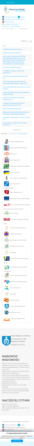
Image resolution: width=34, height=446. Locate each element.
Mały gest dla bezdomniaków (9, 404)
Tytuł (4, 46)
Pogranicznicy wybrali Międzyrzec (10, 406)
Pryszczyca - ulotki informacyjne (12, 67)
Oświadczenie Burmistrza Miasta (12, 49)
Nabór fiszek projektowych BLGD (12, 108)
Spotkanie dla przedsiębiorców (12, 53)
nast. (21, 133)
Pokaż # (23, 41)
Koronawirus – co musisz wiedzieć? (11, 26)
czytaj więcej (30, 438)
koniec (25, 133)
